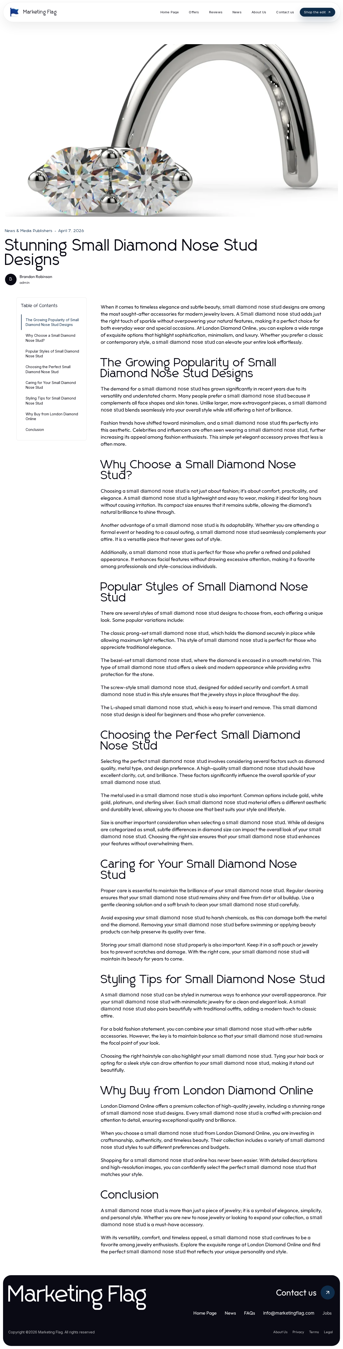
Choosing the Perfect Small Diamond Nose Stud (48, 369)
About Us (280, 1332)
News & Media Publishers (29, 231)
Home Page (205, 1313)
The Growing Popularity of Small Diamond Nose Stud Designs (52, 322)
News (230, 1313)
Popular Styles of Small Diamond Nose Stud (52, 353)
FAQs (249, 1313)
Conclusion (35, 429)
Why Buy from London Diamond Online (52, 416)
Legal (328, 1332)
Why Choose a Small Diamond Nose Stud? (50, 337)
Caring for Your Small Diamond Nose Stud (51, 384)
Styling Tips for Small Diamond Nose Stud (51, 400)
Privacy (298, 1332)
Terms (314, 1332)
